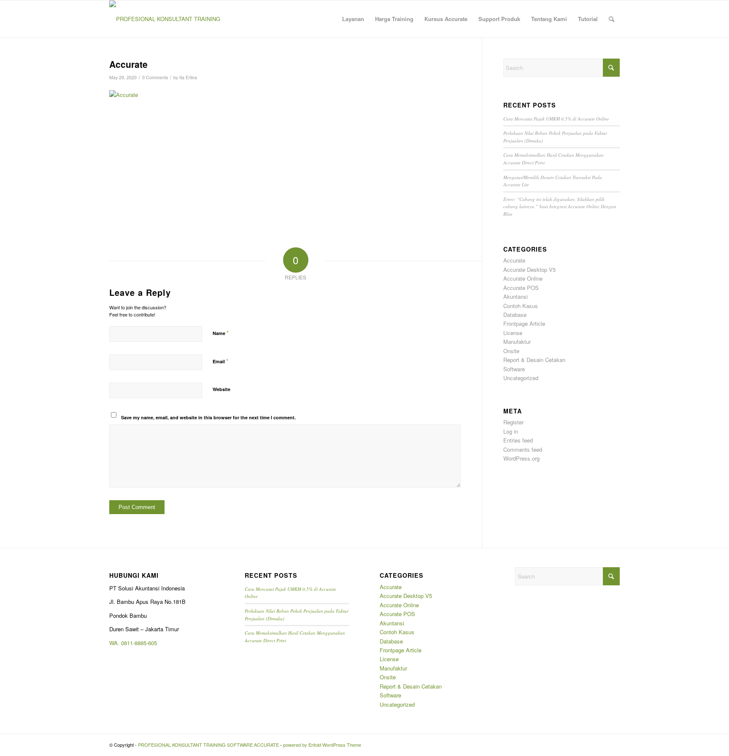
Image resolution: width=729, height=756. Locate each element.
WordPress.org (521, 458)
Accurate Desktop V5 (529, 269)
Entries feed (518, 440)
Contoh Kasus (520, 306)
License (512, 333)
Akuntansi (515, 296)
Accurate (514, 260)
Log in (510, 431)
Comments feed (522, 449)
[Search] (611, 19)
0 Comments (155, 77)
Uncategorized (520, 378)
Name (221, 333)
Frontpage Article (524, 323)
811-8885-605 (140, 643)
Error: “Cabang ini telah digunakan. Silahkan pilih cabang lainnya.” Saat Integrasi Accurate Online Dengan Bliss (559, 206)
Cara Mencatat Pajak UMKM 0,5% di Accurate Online (556, 118)
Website (221, 389)
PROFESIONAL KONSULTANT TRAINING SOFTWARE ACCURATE (208, 744)
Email (220, 361)
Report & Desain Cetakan (534, 360)
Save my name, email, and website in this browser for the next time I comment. (208, 417)
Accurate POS (521, 288)
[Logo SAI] (165, 19)
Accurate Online (523, 278)
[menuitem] (353, 19)
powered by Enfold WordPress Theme (322, 744)
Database (514, 315)
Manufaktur (517, 342)
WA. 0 (116, 643)
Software (514, 369)
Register (513, 422)
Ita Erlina (188, 77)
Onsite (511, 351)
